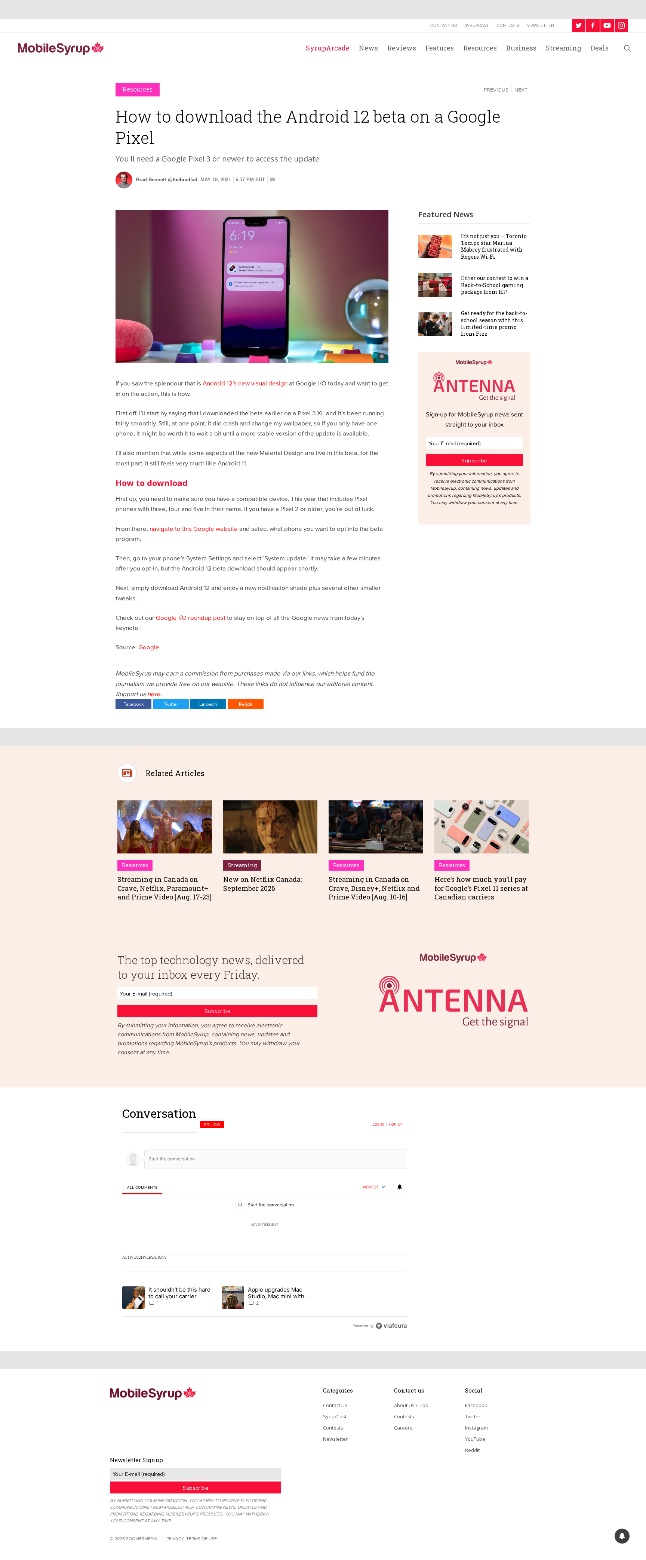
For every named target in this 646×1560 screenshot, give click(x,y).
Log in (378, 1124)
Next (520, 89)
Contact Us (443, 25)
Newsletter (540, 25)
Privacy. (175, 1538)
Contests (507, 25)
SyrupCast (476, 25)
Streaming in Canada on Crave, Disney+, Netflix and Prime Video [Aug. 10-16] (374, 888)
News (368, 47)
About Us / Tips (411, 1405)
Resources (480, 47)
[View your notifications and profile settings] (399, 1186)
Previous (496, 89)
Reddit (245, 704)
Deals (600, 47)
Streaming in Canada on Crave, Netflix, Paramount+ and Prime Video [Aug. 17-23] (164, 888)
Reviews (401, 47)
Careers (403, 1427)
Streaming (563, 47)
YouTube (475, 1439)
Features (439, 47)
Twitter (171, 704)
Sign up (395, 1124)
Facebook (133, 704)
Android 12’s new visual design (244, 383)
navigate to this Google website (193, 528)
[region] (264, 1219)
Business (521, 47)
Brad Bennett (151, 179)
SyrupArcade (328, 47)
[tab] (142, 1187)
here (153, 693)
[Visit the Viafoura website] (391, 1326)
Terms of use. (202, 1538)
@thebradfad (182, 179)
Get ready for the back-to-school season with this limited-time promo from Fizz (494, 323)
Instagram (476, 1427)
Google (148, 647)
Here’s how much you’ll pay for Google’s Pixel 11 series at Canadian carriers (481, 888)
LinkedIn (208, 704)
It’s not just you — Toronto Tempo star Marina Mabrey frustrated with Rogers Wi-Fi (494, 246)
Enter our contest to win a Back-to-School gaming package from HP (494, 284)
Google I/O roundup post (189, 617)
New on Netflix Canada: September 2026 (262, 883)
